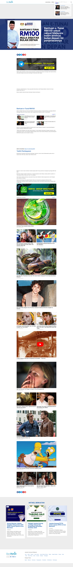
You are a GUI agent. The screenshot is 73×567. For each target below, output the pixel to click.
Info (45, 43)
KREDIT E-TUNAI (59, 43)
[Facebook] (10, 556)
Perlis (26, 555)
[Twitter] (12, 556)
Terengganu (46, 555)
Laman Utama (47, 2)
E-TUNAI (55, 43)
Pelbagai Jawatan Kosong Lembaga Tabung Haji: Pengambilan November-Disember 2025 (35, 525)
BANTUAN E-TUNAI (50, 43)
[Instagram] (15, 556)
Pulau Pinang (30, 555)
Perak (63, 554)
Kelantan (32, 554)
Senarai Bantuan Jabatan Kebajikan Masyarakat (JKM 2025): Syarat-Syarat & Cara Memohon (15, 525)
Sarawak (37, 555)
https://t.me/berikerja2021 (30, 148)
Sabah (34, 555)
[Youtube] (13, 556)
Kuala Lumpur (36, 554)
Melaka (50, 554)
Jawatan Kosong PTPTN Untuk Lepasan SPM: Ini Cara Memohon (57, 525)
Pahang (59, 554)
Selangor (41, 555)
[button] (18, 55)
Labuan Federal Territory (44, 554)
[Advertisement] (36, 11)
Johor (26, 554)
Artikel (52, 2)
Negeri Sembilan (55, 554)
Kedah (29, 554)
